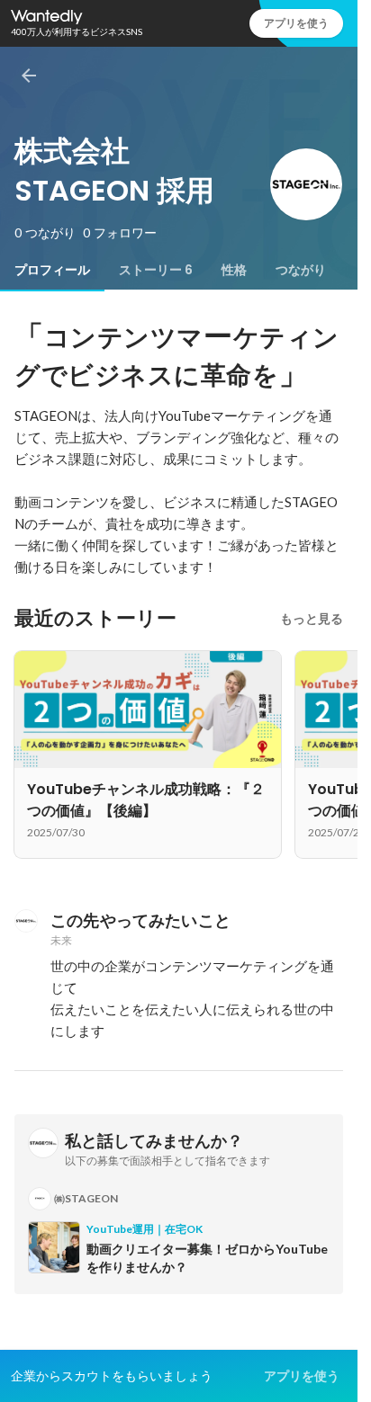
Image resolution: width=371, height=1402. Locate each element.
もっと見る (311, 619)
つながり (301, 270)
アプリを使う (296, 23)
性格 (234, 270)
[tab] (52, 269)
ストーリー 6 (156, 270)
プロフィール (52, 270)
